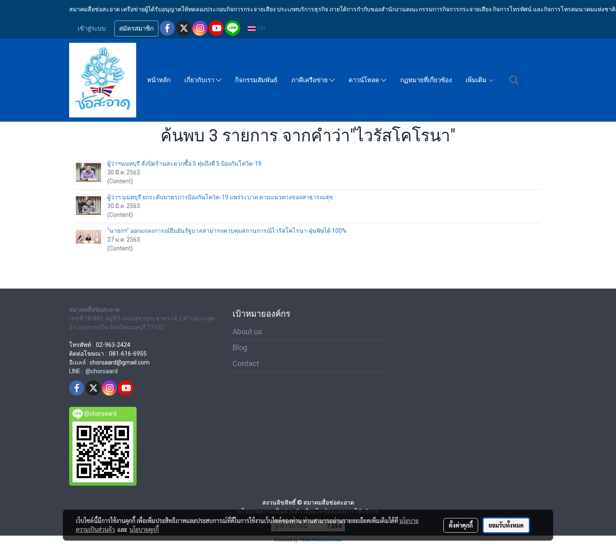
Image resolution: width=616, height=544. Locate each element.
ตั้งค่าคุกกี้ (461, 525)
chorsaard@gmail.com (120, 362)
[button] (514, 80)
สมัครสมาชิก (136, 28)
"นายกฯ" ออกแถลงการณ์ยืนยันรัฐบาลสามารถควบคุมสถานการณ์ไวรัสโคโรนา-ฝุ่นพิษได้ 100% (227, 230)
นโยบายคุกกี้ (144, 529)
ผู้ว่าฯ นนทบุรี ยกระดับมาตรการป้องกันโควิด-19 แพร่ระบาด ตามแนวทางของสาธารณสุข (220, 197)
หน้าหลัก (159, 80)
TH (260, 28)
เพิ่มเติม (477, 80)
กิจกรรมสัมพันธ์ (256, 80)
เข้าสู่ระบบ (92, 28)
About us (247, 331)
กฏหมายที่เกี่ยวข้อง (426, 80)
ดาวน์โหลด (365, 80)
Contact (246, 363)
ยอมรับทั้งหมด (506, 525)
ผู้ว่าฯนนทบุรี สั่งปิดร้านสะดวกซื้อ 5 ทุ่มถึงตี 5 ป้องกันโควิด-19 (184, 163)
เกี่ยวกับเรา (200, 80)
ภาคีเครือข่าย (310, 80)
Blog (240, 347)
